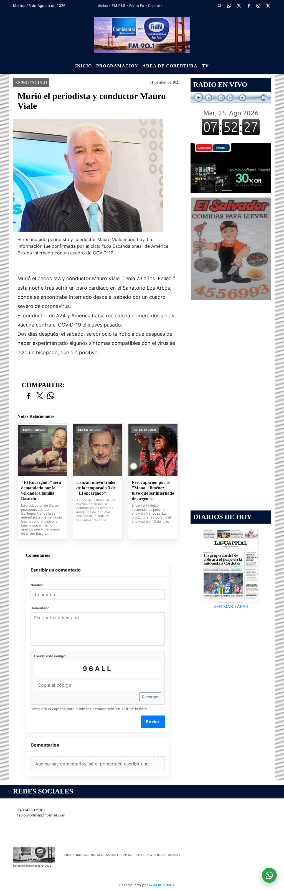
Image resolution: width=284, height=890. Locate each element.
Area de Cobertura (170, 66)
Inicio (83, 66)
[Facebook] (248, 5)
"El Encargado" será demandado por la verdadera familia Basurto (41, 490)
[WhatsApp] (229, 5)
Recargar (150, 696)
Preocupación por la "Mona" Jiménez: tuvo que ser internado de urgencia (153, 490)
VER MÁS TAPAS (230, 606)
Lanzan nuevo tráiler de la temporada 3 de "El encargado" (96, 487)
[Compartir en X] (40, 396)
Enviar (152, 721)
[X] (239, 5)
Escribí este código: (50, 656)
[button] (219, 5)
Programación (117, 66)
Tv (205, 66)
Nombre (37, 585)
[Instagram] (258, 5)
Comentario (40, 608)
